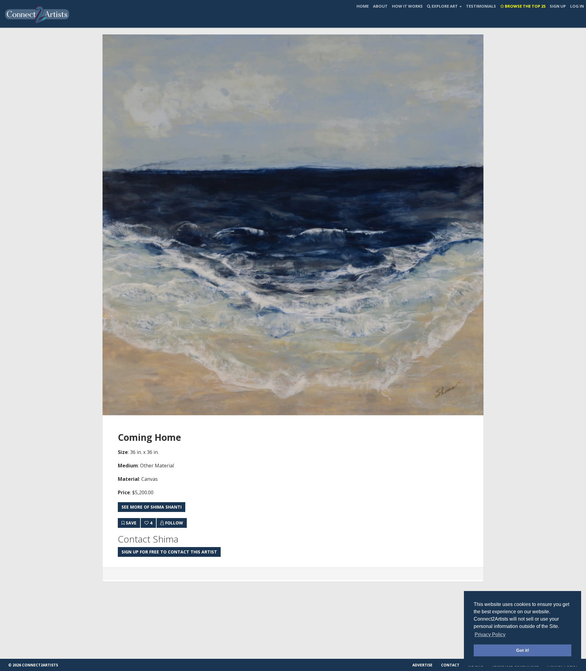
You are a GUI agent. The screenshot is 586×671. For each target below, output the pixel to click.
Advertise (422, 665)
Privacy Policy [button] (490, 634)
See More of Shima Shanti (151, 507)
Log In (577, 6)
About (380, 6)
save (130, 523)
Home (362, 6)
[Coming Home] (293, 224)
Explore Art (445, 6)
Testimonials (481, 6)
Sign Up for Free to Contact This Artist (169, 552)
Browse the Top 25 (524, 6)
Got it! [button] (522, 650)
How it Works (407, 6)
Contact (450, 665)
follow (173, 523)
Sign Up (558, 6)
